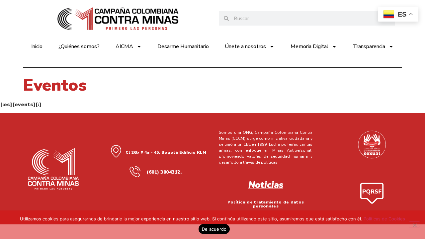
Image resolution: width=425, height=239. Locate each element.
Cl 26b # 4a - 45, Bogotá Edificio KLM (166, 152)
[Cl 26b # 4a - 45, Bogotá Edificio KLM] (116, 151)
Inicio (36, 46)
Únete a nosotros (245, 46)
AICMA (124, 46)
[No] (414, 224)
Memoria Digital (309, 46)
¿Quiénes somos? (79, 46)
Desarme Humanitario (183, 46)
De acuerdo (214, 229)
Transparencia (369, 46)
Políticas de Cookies (384, 218)
